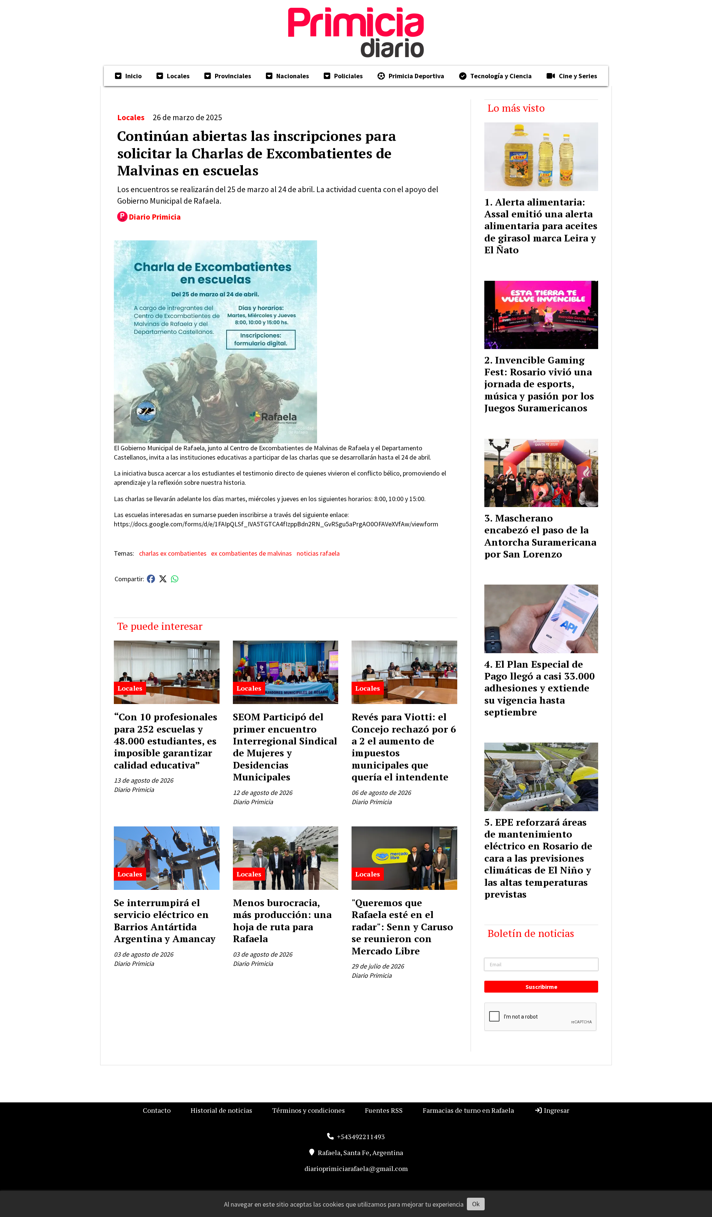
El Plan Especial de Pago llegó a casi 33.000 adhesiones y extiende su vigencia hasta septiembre (539, 688)
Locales (178, 76)
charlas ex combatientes (173, 553)
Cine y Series (578, 76)
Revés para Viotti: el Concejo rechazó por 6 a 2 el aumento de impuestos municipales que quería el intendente (404, 746)
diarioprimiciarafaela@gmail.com (356, 1168)
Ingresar (556, 1110)
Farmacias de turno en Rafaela (468, 1110)
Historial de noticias (221, 1110)
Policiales (348, 76)
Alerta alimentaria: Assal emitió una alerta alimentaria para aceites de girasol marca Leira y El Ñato (540, 225)
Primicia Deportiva (416, 76)
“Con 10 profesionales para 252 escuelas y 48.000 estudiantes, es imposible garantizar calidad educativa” (165, 740)
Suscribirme (541, 986)
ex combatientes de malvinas (251, 553)
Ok (476, 1204)
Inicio (133, 76)
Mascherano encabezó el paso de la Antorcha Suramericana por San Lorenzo (540, 536)
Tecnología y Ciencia (501, 76)
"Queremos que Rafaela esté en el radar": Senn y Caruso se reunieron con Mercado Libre (402, 926)
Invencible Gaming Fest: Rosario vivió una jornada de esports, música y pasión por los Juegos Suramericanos (539, 383)
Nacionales (292, 76)
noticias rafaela (318, 553)
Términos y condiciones (308, 1110)
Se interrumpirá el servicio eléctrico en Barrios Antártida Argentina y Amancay (164, 920)
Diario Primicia (155, 216)
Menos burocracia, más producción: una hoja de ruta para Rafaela (282, 920)
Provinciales (233, 76)
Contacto (157, 1110)
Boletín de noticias (531, 933)
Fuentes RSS (384, 1110)
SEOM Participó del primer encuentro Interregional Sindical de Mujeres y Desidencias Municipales (285, 746)
